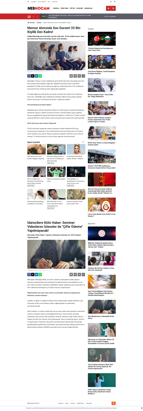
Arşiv (49, 1)
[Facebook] (29, 76)
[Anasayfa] (28, 1)
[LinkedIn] (36, 76)
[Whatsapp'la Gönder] (40, 76)
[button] (75, 76)
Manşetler (33, 1)
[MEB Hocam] (38, 8)
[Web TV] (111, 1)
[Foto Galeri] (115, 1)
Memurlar (88, 8)
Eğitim (72, 8)
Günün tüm (110, 16)
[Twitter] (32, 76)
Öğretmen (64, 8)
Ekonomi (79, 8)
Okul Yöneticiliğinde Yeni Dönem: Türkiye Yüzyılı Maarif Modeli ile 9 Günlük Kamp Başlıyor (69, 16)
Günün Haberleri (42, 1)
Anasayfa (32, 22)
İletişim (73, 403)
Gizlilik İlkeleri (80, 403)
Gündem (56, 8)
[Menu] (108, 8)
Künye (67, 403)
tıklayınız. (115, 408)
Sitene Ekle (54, 1)
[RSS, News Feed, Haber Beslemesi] (114, 403)
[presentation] (33, 16)
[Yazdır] (71, 76)
